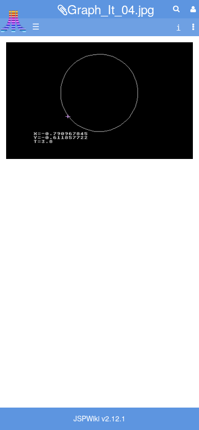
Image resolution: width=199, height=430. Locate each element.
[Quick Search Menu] (176, 8)
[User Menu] (192, 9)
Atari (13, 21)
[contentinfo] (178, 26)
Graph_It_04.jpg (110, 9)
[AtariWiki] (13, 18)
